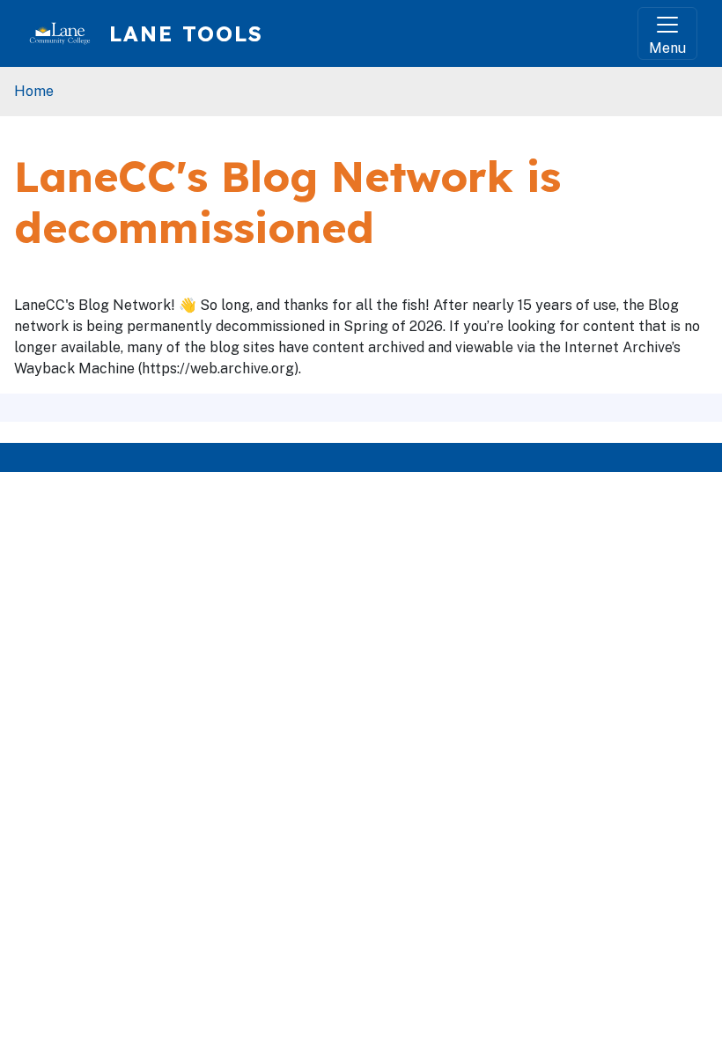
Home (34, 91)
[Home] (67, 33)
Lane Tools (186, 33)
